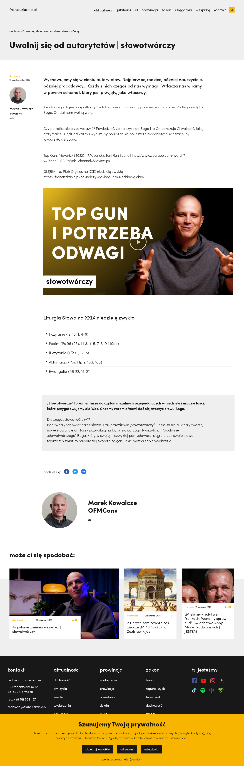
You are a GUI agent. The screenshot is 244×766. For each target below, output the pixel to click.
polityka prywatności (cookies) (122, 759)
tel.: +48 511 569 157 (22, 699)
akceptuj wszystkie (98, 749)
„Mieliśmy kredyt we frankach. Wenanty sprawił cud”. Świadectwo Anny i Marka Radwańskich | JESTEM (206, 623)
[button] (138, 242)
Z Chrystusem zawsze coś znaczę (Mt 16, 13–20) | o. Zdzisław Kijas (148, 627)
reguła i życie (156, 688)
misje (103, 714)
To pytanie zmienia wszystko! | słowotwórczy (36, 629)
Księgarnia (183, 10)
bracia (150, 680)
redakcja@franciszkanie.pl (27, 707)
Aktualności (103, 10)
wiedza (59, 697)
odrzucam (127, 749)
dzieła (104, 705)
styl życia (60, 688)
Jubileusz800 (127, 10)
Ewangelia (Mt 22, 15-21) (70, 371)
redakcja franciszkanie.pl (26, 680)
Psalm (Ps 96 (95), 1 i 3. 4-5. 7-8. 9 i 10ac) (84, 343)
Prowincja (149, 10)
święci (150, 714)
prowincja (61, 714)
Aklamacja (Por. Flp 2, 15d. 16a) (75, 361)
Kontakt (220, 10)
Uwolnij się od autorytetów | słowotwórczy (52, 31)
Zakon (166, 10)
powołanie (107, 697)
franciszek (153, 697)
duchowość (17, 31)
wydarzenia (62, 705)
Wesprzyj (203, 10)
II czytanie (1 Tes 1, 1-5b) (69, 352)
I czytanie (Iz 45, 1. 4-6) (68, 333)
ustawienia (151, 749)
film (186, 607)
